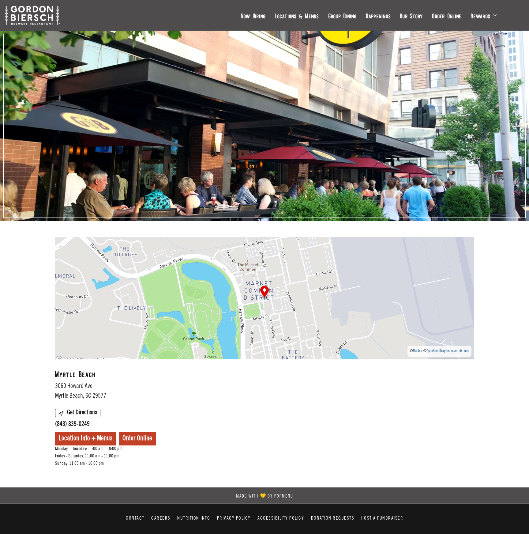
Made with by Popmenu (149, 495)
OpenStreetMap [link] (435, 351)
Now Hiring (253, 15)
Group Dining (342, 15)
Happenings (378, 15)
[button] (484, 15)
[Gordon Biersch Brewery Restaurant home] (32, 15)
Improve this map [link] (457, 351)
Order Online (447, 15)
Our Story (411, 15)
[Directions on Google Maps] (264, 298)
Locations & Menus (297, 15)
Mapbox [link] (417, 351)
